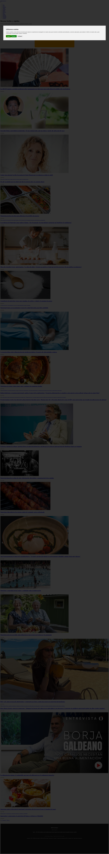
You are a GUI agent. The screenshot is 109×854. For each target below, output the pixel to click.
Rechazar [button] (14, 36)
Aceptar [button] (8, 36)
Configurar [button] (20, 36)
